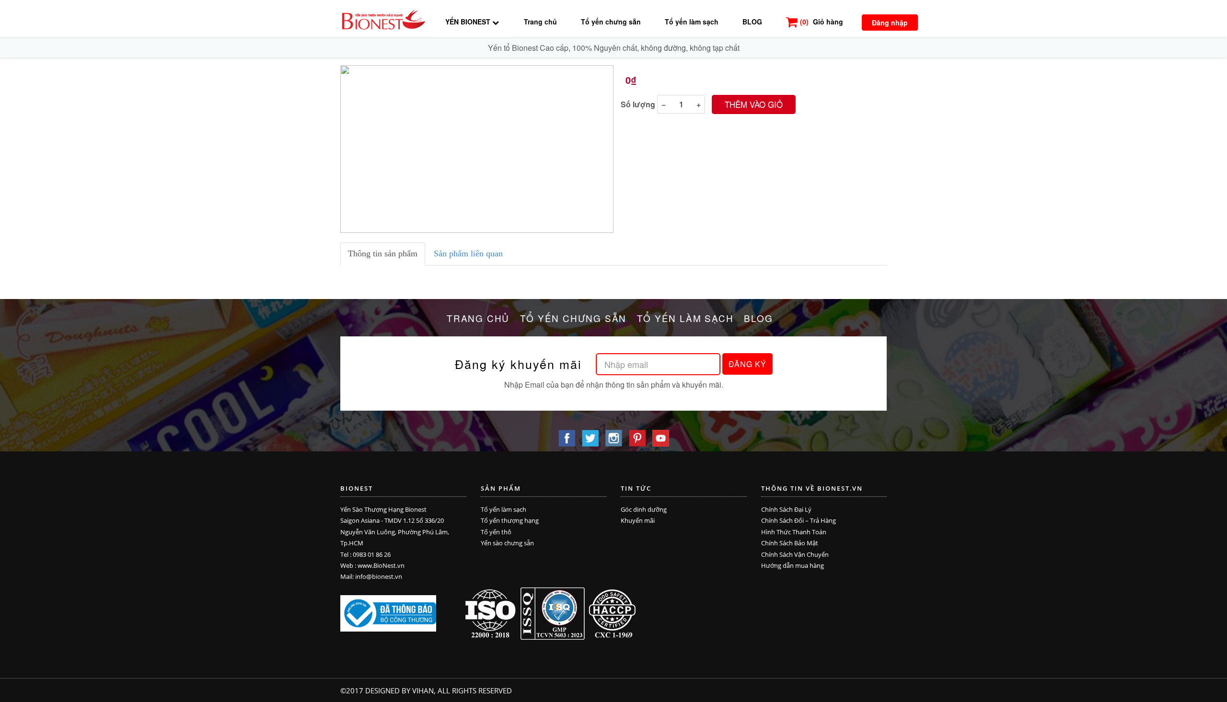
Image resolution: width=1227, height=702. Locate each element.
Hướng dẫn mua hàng (792, 565)
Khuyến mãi (638, 520)
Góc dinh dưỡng (644, 509)
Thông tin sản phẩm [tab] (382, 253)
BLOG (752, 21)
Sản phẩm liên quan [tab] (468, 253)
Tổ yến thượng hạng (510, 520)
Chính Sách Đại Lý (786, 509)
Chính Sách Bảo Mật (789, 543)
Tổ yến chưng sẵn (611, 21)
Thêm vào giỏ (754, 104)
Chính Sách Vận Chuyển (795, 554)
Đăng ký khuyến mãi (518, 364)
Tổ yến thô (496, 532)
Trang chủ (540, 21)
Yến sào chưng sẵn (507, 543)
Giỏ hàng (821, 21)
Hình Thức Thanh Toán (793, 532)
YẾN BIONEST (468, 21)
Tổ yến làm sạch (691, 21)
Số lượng (638, 104)
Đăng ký (747, 363)
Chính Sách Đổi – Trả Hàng (798, 520)
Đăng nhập (890, 22)
